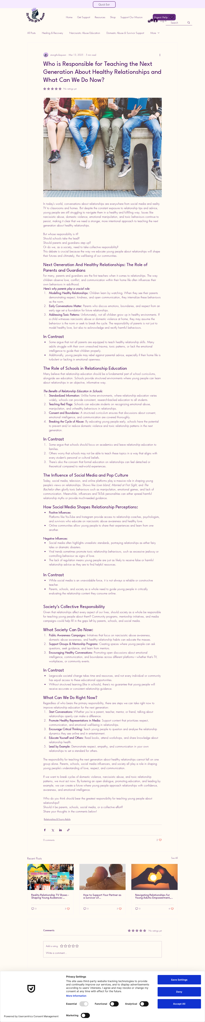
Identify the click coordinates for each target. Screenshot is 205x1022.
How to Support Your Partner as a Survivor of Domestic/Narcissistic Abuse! (102, 896)
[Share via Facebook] (44, 830)
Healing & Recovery (52, 33)
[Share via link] (68, 830)
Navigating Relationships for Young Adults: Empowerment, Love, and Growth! (153, 896)
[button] (83, 17)
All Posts (31, 33)
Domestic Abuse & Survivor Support (125, 33)
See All (174, 857)
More (153, 33)
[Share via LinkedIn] (60, 830)
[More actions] (160, 55)
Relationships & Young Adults (57, 819)
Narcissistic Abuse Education (84, 33)
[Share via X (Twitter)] (52, 830)
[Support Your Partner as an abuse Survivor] (102, 877)
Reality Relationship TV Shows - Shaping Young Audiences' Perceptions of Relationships (50, 896)
